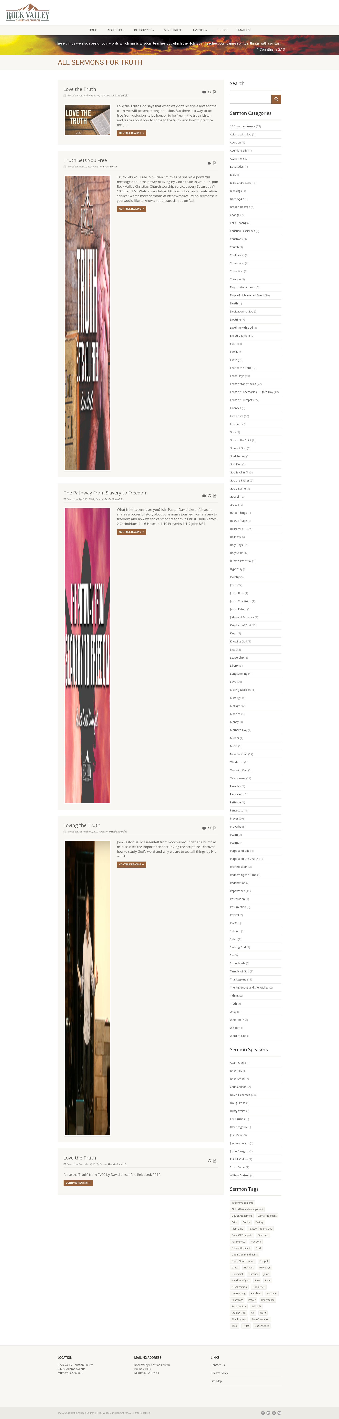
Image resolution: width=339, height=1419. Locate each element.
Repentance (237, 891)
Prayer (234, 818)
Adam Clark (237, 1062)
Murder (234, 738)
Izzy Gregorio (238, 1127)
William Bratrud (239, 1175)
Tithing (234, 995)
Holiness (235, 537)
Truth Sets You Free (85, 160)
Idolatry (235, 577)
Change (235, 215)
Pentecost (236, 810)
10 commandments (242, 1202)
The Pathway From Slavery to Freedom (106, 492)
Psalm (234, 834)
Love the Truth (80, 89)
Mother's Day (238, 730)
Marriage (235, 698)
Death (234, 303)
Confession (237, 255)
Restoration (237, 899)
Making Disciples (240, 690)
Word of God (238, 1036)
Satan (233, 939)
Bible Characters (240, 183)
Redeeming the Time (243, 875)
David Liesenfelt (118, 95)
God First (235, 464)
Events (198, 30)
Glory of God (238, 448)
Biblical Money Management (247, 1209)
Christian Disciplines (242, 231)
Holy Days (236, 545)
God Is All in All (239, 472)
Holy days (264, 1267)
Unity (233, 1011)
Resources (142, 30)
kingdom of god (241, 1280)
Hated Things (238, 512)
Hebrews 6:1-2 (239, 529)
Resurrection (238, 907)
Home (93, 30)
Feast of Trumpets (242, 400)
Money (234, 722)
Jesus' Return (238, 609)
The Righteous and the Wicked (249, 987)
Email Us (243, 30)
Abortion (235, 142)
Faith (233, 343)
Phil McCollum (239, 1159)
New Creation (238, 754)
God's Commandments (245, 1254)
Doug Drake (237, 1103)
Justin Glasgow (239, 1151)
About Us (114, 30)
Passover (236, 794)
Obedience (236, 762)
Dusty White (237, 1111)
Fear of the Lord (240, 368)
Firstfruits (263, 1235)
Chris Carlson (238, 1087)
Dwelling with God (241, 327)
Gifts (233, 432)
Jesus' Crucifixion (240, 601)
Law (232, 649)
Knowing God (238, 641)
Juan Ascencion (239, 1143)
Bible (233, 174)
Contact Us (218, 1365)
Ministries (172, 30)
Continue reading (130, 133)
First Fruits (236, 416)
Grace (233, 504)
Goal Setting (237, 456)
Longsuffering (238, 673)
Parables (235, 786)
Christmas (236, 239)
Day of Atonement (242, 287)
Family (234, 352)
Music (233, 746)
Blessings (236, 191)
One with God (238, 770)
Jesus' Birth (237, 593)
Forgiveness (238, 1241)
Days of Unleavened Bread (247, 295)
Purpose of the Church (244, 859)
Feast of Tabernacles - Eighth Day (251, 392)
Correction (236, 271)
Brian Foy (236, 1071)
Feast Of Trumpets (242, 1235)
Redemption (237, 883)
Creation (235, 279)
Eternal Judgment (267, 1215)
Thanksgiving (238, 979)
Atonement (237, 158)
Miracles (235, 714)
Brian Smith (110, 166)
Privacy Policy (219, 1373)
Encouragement (240, 335)
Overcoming (237, 778)
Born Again (237, 199)
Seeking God (238, 947)
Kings (233, 633)
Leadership (237, 657)
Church (234, 247)
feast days (237, 1228)
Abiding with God (240, 134)
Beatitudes (237, 166)
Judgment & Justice (242, 617)
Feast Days (237, 376)
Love (233, 681)
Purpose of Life (240, 850)
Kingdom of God (240, 625)
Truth (233, 1003)
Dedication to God (241, 311)
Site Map (216, 1381)
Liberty (234, 665)
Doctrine (235, 319)
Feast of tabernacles (243, 384)
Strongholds (237, 963)
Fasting (234, 360)
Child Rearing (238, 223)
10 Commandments (242, 126)
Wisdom (235, 1028)
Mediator (235, 706)
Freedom (235, 424)
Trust (234, 1326)
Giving (222, 30)
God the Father (239, 480)
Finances (235, 408)
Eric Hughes (237, 1119)
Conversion (237, 263)
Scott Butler (237, 1167)
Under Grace (262, 1326)
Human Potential (240, 561)
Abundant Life (239, 150)
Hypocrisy (236, 569)
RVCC (233, 923)
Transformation (260, 1319)
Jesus (233, 585)
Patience (235, 802)
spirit (263, 1313)
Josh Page (236, 1135)
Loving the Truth (82, 825)
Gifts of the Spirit (240, 440)
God (258, 1248)
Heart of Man (238, 521)
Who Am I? (237, 1020)
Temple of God (239, 971)
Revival (234, 915)
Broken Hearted (240, 207)
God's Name (238, 488)
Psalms (234, 842)
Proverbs (235, 826)
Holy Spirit (236, 553)
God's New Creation (243, 1261)
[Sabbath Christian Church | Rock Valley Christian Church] (56, 12)
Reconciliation (239, 867)
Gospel (234, 496)
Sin (232, 955)
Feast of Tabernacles (260, 1228)
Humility (253, 1274)
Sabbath (235, 931)
